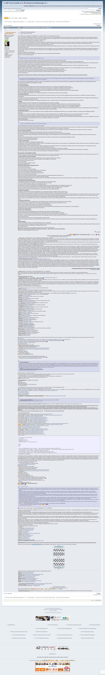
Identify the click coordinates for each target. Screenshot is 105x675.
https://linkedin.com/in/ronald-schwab (28, 576)
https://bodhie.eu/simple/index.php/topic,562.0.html (37, 417)
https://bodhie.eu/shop (27, 320)
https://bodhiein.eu (26, 297)
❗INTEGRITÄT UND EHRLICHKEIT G (27, 32)
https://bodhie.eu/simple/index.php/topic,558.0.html (92, 12)
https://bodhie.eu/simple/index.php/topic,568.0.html (36, 422)
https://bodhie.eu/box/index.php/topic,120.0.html (73, 403)
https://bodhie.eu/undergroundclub (30, 301)
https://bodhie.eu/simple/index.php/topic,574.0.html (38, 428)
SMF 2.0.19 (48, 608)
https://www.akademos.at (57, 389)
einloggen (13, 8)
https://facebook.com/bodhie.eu (28, 573)
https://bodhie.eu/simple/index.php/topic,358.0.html (43, 583)
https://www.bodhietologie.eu (49, 339)
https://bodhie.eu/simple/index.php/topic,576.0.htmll (38, 429)
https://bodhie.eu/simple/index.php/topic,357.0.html (32, 368)
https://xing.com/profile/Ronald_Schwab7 (28, 577)
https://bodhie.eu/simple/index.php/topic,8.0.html (42, 258)
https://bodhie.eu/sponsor (28, 322)
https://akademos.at (73, 293)
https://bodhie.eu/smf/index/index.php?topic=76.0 (48, 277)
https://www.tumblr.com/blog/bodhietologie (29, 579)
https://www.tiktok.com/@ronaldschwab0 (32, 575)
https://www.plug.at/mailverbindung (56, 590)
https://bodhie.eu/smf (28, 305)
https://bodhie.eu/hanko (21, 638)
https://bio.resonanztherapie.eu (23, 394)
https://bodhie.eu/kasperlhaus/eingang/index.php (31, 533)
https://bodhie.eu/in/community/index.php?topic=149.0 (56, 395)
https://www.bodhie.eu (32, 287)
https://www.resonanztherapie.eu (31, 331)
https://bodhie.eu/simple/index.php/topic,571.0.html (39, 425)
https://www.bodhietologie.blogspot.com (28, 581)
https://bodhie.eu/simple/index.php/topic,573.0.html (30, 427)
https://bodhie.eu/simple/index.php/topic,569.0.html (59, 423)
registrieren (19, 8)
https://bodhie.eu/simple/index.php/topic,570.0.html (53, 424)
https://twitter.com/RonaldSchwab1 (28, 572)
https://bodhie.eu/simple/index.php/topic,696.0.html (26, 464)
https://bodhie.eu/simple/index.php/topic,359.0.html (26, 342)
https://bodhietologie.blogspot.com (32, 578)
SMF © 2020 (52, 608)
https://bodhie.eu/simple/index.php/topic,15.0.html (26, 462)
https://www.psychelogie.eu (23, 391)
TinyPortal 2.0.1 (46, 609)
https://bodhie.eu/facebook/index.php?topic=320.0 (58, 587)
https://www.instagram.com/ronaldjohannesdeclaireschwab (33, 574)
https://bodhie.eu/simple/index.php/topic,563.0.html (38, 418)
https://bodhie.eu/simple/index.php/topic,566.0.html (36, 421)
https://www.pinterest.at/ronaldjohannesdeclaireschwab (31, 580)
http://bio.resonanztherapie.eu (32, 333)
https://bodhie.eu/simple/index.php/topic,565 (40, 420)
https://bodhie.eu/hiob (26, 314)
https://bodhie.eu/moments (34, 340)
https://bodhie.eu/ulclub (26, 335)
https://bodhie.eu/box (26, 299)
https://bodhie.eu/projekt (30, 303)
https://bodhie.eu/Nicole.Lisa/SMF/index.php (49, 390)
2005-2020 (51, 609)
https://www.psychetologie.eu (29, 329)
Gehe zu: (92, 600)
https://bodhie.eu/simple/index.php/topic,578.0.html (34, 431)
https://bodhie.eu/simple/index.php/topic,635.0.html (27, 370)
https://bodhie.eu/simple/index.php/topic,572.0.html (31, 426)
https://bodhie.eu (93, 234)
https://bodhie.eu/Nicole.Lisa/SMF (29, 318)
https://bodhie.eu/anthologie (27, 312)
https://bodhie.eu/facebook (95, 269)
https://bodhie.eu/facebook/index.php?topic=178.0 (58, 236)
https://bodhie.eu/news (30, 310)
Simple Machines (57, 608)
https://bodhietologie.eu (33, 257)
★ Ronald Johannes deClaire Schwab (48, 21)
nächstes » (99, 23)
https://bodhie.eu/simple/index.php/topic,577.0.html (33, 430)
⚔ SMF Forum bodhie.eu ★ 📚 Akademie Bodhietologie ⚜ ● (25, 3)
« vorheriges (95, 23)
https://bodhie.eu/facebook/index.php (25, 505)
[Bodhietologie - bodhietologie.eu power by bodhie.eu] (6, 53)
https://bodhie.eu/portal (25, 378)
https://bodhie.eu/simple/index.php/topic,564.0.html (36, 419)
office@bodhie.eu (21, 338)
